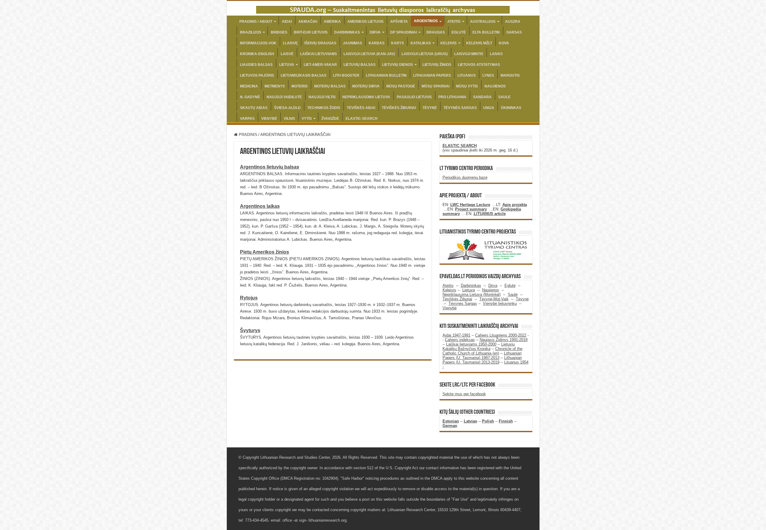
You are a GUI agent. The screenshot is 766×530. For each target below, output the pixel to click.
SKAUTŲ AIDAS (254, 108)
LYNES (488, 75)
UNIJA (488, 108)
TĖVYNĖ (429, 108)
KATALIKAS (421, 43)
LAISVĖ (287, 54)
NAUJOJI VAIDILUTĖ (284, 97)
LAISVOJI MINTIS (468, 54)
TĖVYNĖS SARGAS (460, 108)
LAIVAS (496, 54)
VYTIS (307, 118)
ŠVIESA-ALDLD (287, 108)
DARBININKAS (347, 32)
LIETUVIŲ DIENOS (397, 65)
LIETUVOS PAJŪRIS (257, 75)
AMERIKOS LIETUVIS (365, 21)
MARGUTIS (510, 75)
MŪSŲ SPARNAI (435, 86)
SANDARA (482, 97)
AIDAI (287, 21)
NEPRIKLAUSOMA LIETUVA (366, 97)
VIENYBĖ (269, 118)
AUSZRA (512, 21)
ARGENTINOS (426, 21)
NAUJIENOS (495, 86)
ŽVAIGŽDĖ (330, 118)
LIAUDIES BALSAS (256, 65)
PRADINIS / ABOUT (255, 21)
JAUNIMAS (352, 43)
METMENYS (275, 86)
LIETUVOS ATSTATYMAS (479, 65)
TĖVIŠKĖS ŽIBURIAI (399, 108)
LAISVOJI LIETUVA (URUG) (425, 54)
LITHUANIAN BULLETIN (386, 75)
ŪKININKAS (511, 108)
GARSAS (514, 32)
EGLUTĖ (459, 32)
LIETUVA (286, 65)
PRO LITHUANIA (452, 97)
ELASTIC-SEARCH (362, 118)
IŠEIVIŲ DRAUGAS (320, 43)
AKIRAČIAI (307, 21)
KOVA (504, 43)
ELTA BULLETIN (486, 32)
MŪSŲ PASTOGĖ (400, 86)
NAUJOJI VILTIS (322, 97)
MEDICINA (249, 86)
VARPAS (247, 118)
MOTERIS (299, 86)
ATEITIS (453, 21)
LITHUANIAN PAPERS (432, 75)
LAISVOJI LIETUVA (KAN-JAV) (369, 54)
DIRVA (375, 32)
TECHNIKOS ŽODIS (323, 108)
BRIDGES (279, 32)
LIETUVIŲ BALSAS (360, 65)
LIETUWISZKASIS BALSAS (303, 75)
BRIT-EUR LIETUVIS (311, 32)
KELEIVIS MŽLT (479, 43)
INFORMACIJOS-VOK (258, 43)
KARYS (397, 43)
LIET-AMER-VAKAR (320, 65)
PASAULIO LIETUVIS (414, 97)
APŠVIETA (399, 21)
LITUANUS (467, 75)
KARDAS (376, 43)
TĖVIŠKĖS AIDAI (361, 108)
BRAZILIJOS (250, 32)
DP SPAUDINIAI (403, 32)
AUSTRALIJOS (483, 21)
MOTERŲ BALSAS (330, 86)
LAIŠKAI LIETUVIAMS (318, 54)
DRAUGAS (435, 32)
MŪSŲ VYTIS (467, 86)
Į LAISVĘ (290, 43)
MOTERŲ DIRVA (366, 86)
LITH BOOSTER (346, 75)
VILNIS (289, 118)
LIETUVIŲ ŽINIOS (436, 65)
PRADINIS (247, 134)
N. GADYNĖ (250, 97)
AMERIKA (332, 21)
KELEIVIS (448, 43)
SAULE (504, 97)
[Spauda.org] (383, 9)
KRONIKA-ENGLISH (257, 54)
